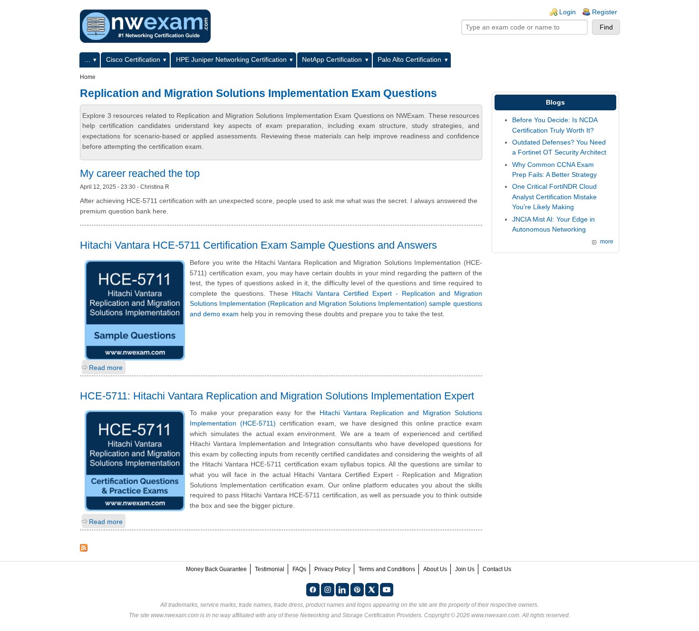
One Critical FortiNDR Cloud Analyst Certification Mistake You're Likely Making (554, 197)
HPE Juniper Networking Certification (231, 59)
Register (604, 12)
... (87, 59)
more (606, 241)
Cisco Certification (133, 59)
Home (88, 77)
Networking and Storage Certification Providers (360, 615)
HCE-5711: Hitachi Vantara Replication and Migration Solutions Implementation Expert (277, 396)
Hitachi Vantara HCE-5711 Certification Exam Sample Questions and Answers (258, 245)
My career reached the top (140, 173)
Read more (106, 367)
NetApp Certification (332, 59)
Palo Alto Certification (409, 59)
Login (567, 12)
